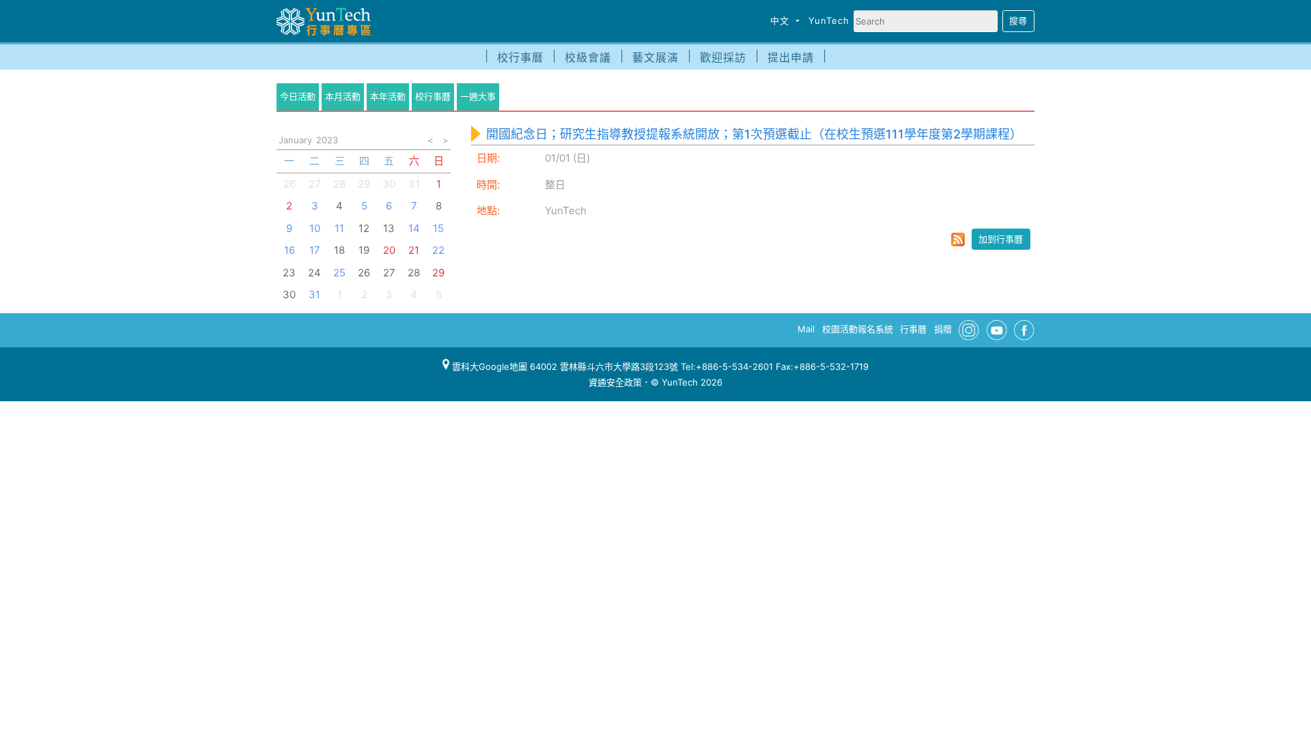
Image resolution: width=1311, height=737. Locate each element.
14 (414, 228)
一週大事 (478, 96)
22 (438, 250)
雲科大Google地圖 (488, 366)
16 (289, 250)
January (295, 139)
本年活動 (388, 96)
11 (339, 228)
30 (388, 183)
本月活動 (343, 96)
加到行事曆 (1000, 238)
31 (314, 294)
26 (289, 183)
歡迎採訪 (723, 57)
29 (364, 183)
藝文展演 (655, 57)
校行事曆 (520, 57)
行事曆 (913, 328)
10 (314, 228)
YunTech (828, 20)
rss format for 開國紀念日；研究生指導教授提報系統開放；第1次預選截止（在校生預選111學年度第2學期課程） (958, 239)
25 (339, 272)
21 (413, 250)
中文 (781, 20)
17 (314, 250)
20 (389, 250)
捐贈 (943, 328)
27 (315, 183)
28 (339, 183)
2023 (327, 139)
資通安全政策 (615, 382)
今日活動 (297, 96)
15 (438, 228)
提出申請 (790, 57)
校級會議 (588, 57)
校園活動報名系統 (857, 328)
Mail (806, 328)
